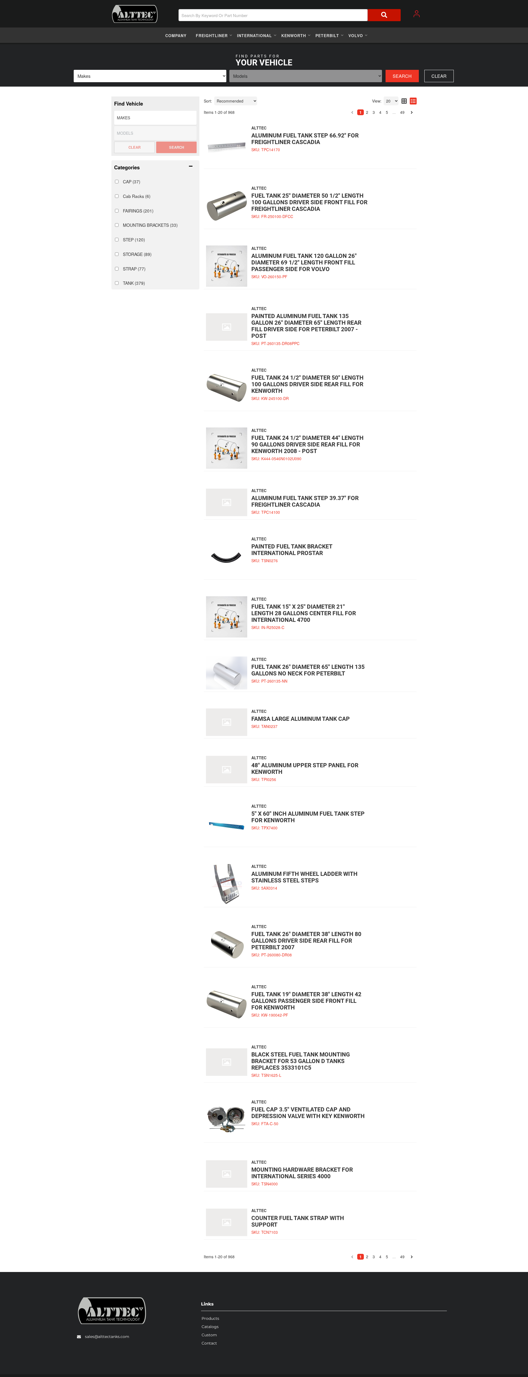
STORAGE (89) (137, 254)
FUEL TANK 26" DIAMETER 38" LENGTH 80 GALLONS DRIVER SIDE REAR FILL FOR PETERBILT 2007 (306, 941)
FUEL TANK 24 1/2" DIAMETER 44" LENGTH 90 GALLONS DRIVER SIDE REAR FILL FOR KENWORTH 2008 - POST (307, 444)
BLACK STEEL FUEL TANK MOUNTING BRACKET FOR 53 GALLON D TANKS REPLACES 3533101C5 (300, 1061)
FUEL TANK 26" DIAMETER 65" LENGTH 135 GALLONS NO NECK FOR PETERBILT (308, 670)
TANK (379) (134, 283)
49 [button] (402, 112)
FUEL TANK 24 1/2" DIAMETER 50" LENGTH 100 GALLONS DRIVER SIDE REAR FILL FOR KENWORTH (307, 384)
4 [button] (380, 112)
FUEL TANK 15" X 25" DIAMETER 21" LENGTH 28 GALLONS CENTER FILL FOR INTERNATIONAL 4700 (303, 613)
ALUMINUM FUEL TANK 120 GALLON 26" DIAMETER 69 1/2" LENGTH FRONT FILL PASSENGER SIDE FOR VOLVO (304, 262)
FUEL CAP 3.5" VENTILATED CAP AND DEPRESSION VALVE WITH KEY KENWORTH (308, 1112)
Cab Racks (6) (136, 196)
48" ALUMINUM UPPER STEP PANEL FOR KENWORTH (304, 768)
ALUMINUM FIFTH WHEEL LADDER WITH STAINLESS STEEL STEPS (304, 877)
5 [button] (387, 112)
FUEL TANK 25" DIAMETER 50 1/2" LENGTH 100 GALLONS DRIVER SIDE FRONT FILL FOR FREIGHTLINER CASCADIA (309, 202)
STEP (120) (134, 239)
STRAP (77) (134, 269)
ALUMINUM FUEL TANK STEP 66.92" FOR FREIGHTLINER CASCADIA (305, 138)
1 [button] (360, 112)
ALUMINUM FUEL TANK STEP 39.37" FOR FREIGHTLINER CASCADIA (305, 501)
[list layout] (413, 100)
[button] (289, 15)
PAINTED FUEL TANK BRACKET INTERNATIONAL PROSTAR (291, 549)
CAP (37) (131, 181)
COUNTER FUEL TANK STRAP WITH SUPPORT (297, 1221)
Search (402, 76)
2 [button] (367, 112)
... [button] (394, 112)
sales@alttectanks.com (107, 1336)
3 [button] (374, 112)
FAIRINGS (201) (138, 211)
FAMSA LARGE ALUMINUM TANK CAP (300, 719)
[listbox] (150, 76)
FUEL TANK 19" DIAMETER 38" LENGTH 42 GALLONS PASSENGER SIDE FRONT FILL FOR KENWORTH (306, 1001)
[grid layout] (404, 100)
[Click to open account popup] (416, 14)
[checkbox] (117, 181)
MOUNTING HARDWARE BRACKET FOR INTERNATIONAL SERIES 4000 (302, 1173)
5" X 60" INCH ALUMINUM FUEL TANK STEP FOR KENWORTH (308, 817)
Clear (439, 76)
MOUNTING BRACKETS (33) (150, 225)
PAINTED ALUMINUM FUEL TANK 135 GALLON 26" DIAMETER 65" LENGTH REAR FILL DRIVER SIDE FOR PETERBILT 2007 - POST (306, 326)
